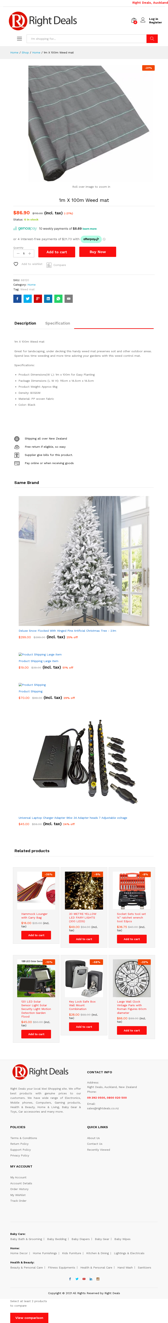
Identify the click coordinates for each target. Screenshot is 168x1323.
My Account (18, 1177)
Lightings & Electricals (129, 1253)
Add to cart (57, 252)
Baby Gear (102, 1239)
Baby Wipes (122, 1239)
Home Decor (19, 1253)
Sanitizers (144, 1267)
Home (31, 284)
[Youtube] (84, 1279)
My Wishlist (18, 1195)
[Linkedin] (90, 1279)
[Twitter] (77, 1279)
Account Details (21, 1183)
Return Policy (19, 1143)
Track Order (18, 1200)
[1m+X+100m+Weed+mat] (28, 299)
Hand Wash (125, 1267)
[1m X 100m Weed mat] (17, 299)
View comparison (29, 1318)
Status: (18, 219)
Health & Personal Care (96, 1267)
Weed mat (27, 289)
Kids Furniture (71, 1253)
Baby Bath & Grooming (26, 1239)
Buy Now (98, 252)
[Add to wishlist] (40, 907)
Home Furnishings (45, 1253)
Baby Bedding (56, 1239)
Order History (19, 1189)
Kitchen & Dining (97, 1253)
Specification (57, 323)
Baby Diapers (81, 1239)
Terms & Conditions (23, 1138)
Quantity (18, 247)
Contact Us (94, 1143)
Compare (59, 265)
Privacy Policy (19, 1155)
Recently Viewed (98, 1149)
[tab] (27, 325)
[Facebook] (70, 1279)
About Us (93, 1138)
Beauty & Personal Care (26, 1267)
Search (152, 38)
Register (155, 22)
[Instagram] (97, 1279)
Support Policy (20, 1149)
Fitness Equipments (61, 1267)
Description (25, 323)
